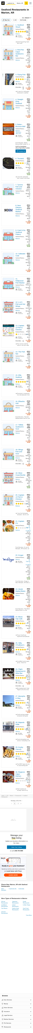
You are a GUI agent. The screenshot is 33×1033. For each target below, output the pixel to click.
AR (7, 795)
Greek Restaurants (26, 902)
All (15, 20)
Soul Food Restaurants (26, 909)
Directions (18, 132)
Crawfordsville (12, 888)
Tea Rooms (4, 908)
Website (17, 33)
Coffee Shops (26, 905)
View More (29, 915)
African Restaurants (4, 902)
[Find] (26, 3)
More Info (18, 133)
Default (27, 17)
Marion (11, 795)
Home (2, 795)
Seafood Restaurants (21, 29)
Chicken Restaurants (4, 912)
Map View (7, 20)
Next (21, 804)
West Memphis (3, 889)
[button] (30, 3)
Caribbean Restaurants (4, 905)
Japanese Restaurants (15, 902)
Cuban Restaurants (15, 905)
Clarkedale (21, 888)
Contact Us (22, 151)
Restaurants (18, 795)
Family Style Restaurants (15, 909)
